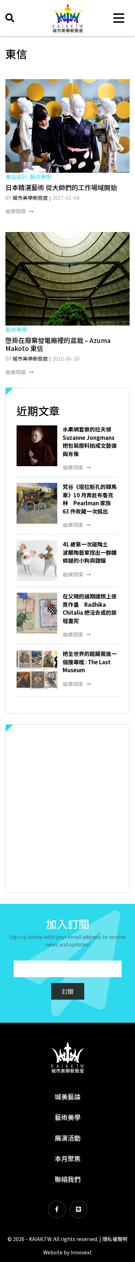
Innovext (81, 1252)
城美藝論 (68, 1096)
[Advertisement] (67, 808)
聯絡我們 (68, 1179)
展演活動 (68, 1137)
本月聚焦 (68, 1158)
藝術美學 (68, 1117)
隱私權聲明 (114, 1238)
